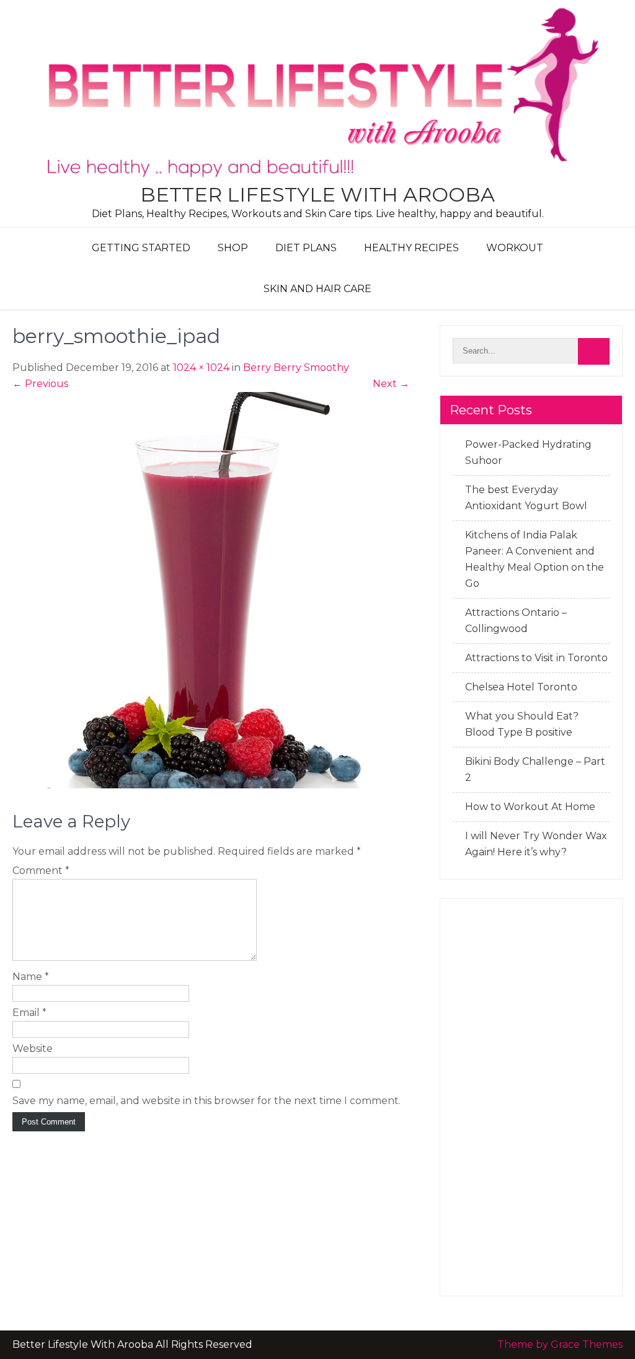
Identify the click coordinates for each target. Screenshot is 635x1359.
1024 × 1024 (201, 367)
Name (30, 976)
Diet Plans (306, 248)
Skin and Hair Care (317, 289)
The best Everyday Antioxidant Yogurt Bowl (526, 498)
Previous (40, 384)
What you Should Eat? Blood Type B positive (522, 724)
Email (29, 1012)
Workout (514, 248)
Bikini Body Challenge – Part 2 (535, 769)
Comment (40, 870)
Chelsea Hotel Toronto (521, 687)
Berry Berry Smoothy (296, 367)
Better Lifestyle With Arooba (317, 194)
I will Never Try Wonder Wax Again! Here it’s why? (536, 844)
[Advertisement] (531, 1097)
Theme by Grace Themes (560, 1344)
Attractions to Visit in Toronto (536, 658)
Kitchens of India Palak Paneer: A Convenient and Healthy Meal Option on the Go (534, 559)
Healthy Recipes (411, 248)
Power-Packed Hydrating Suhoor (528, 452)
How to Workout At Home (530, 807)
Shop (233, 248)
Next (391, 384)
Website (32, 1048)
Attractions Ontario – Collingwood (516, 621)
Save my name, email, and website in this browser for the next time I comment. (206, 1101)
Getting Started (141, 248)
